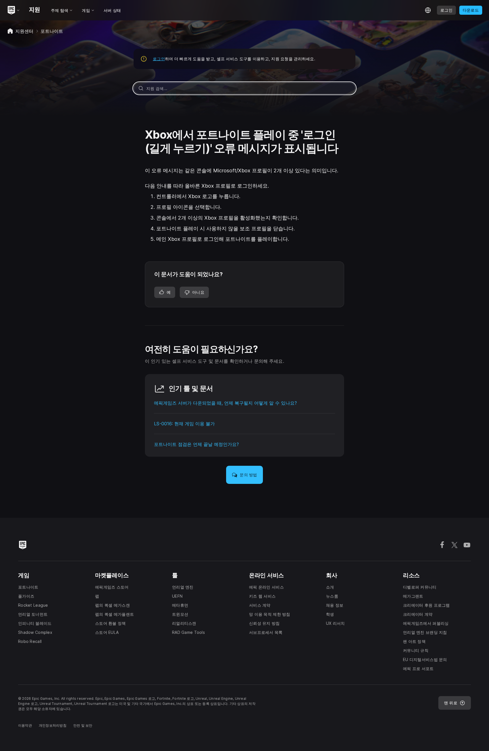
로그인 (159, 58)
